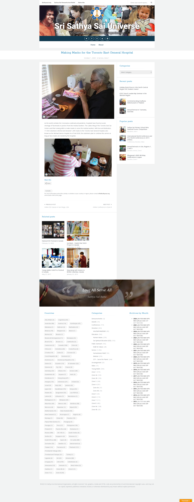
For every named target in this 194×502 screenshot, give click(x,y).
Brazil (48, 342)
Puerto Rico (61, 429)
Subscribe (81, 2)
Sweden (62, 443)
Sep (147, 327)
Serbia (48, 436)
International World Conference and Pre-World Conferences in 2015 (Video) (139, 138)
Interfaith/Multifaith (99, 331)
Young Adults (96, 369)
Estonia (48, 367)
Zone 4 (94, 384)
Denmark (66, 356)
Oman (60, 418)
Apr (148, 319)
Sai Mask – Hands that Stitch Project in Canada (76, 244)
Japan (48, 389)
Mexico (62, 403)
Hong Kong (63, 378)
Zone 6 (72, 469)
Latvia (48, 396)
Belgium (61, 331)
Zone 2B (60, 469)
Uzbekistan (72, 462)
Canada (48, 191)
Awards (94, 322)
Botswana (71, 338)
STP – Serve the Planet (100, 359)
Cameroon (49, 345)
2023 (135, 338)
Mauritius (49, 403)
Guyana (62, 374)
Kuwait (48, 393)
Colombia (60, 349)
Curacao (71, 352)
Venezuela (50, 465)
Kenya (73, 389)
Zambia (48, 469)
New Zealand (66, 411)
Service (100, 58)
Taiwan (49, 447)
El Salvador (73, 363)
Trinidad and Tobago (53, 454)
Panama (71, 418)
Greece (73, 371)
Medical (95, 356)
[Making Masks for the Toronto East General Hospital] (78, 92)
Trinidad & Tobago (53, 451)
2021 (135, 350)
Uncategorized (96, 362)
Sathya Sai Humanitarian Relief (64, 2)
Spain (63, 440)
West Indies (76, 465)
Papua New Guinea (52, 422)
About (101, 45)
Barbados (73, 327)
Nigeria (76, 414)
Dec (141, 329)
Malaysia (64, 400)
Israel (48, 385)
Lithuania (59, 396)
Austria (62, 323)
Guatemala (49, 374)
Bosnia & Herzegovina (54, 338)
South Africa (50, 440)
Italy (58, 385)
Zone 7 (48, 473)
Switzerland (75, 443)
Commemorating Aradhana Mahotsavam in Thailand (136, 102)
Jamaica (69, 385)
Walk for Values (98, 347)
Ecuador (59, 363)
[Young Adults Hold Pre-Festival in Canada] (57, 257)
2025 (135, 325)
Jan (138, 319)
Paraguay (68, 422)
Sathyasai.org (46, 2)
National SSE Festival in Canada (52, 241)
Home (93, 45)
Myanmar (61, 407)
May (134, 321)
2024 (135, 331)
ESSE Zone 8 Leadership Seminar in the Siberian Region (133, 94)
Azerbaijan (75, 323)
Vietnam (63, 465)
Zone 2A (94, 375)
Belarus (49, 331)
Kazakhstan (60, 389)
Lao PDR (74, 393)
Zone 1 (106, 58)
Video (142, 142)
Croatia (49, 352)
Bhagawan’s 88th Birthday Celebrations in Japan (136, 156)
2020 (135, 357)
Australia (49, 323)
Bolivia (48, 334)
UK (59, 458)
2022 (135, 344)
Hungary (49, 382)
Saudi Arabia (74, 433)
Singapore (60, 436)
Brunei (59, 342)
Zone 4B (96, 391)
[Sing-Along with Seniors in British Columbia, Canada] (82, 257)
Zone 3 (94, 381)
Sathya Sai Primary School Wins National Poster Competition (138, 128)
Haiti (72, 374)
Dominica (49, 360)
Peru (60, 425)
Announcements (97, 319)
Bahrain (61, 327)
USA (60, 462)
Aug (143, 321)
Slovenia (73, 436)
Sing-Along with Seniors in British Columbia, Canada (76, 271)
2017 (135, 376)
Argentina (63, 320)
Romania (74, 429)
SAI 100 (60, 433)
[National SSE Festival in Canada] (57, 229)
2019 (135, 363)
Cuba (60, 352)
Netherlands (50, 411)
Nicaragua (64, 414)
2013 (135, 401)
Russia (49, 433)
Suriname (49, 443)
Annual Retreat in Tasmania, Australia (137, 111)
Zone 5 (135, 159)
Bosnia (59, 334)
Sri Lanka (75, 440)
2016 (135, 382)
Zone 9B (94, 409)
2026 (135, 319)
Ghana (61, 371)
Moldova (74, 403)
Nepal (73, 407)
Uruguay (49, 462)
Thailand (74, 447)
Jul (141, 321)
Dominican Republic (66, 360)
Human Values (98, 337)
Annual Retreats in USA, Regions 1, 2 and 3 (139, 147)
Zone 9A (94, 406)
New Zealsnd (50, 414)
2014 (135, 395)
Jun (138, 321)
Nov (138, 329)
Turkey (69, 454)
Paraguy (49, 425)
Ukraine (70, 458)
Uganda (48, 458)
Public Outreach (97, 344)
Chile (74, 345)
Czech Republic (51, 356)
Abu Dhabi (49, 320)
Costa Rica (73, 349)
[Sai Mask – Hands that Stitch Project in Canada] (82, 230)
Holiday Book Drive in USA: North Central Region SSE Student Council (134, 88)
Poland (48, 429)
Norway (48, 418)
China (48, 349)
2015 (135, 389)
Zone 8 (60, 473)
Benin (72, 331)
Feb (141, 319)
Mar (144, 319)
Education (130, 131)
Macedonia (72, 396)
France (69, 367)
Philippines (72, 425)
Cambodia (71, 342)
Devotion (137, 142)
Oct (134, 329)
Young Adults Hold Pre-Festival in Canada (53, 271)
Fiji (58, 367)
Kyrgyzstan (61, 393)
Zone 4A (96, 388)
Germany (49, 371)
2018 (135, 370)
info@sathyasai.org (104, 193)
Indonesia (62, 382)
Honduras (49, 378)
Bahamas (49, 327)
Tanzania (61, 447)
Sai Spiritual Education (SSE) (102, 341)
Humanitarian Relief (99, 353)
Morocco (49, 407)
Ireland (75, 382)
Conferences (131, 142)
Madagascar (50, 400)
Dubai (48, 363)
